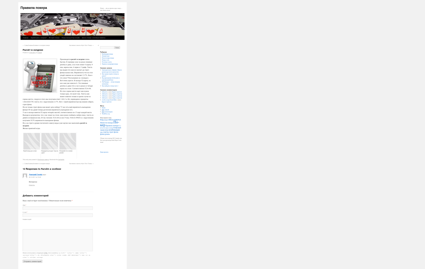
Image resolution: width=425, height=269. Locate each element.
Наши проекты (104, 152)
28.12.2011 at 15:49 (35, 177)
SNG (110, 119)
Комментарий (27, 219)
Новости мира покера (108, 58)
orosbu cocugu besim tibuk (109, 100)
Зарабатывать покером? (39, 38)
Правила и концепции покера (110, 64)
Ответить (32, 185)
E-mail (25, 212)
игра (107, 130)
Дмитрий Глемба (35, 174)
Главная (25, 38)
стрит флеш (113, 132)
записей (105, 110)
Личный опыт (105, 56)
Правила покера (33, 7)
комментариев (107, 112)
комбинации (114, 129)
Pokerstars (104, 119)
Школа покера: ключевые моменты (93, 38)
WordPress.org (106, 114)
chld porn (104, 92)
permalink (61, 159)
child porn (104, 94)
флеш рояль (105, 134)
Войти (103, 108)
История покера (54, 38)
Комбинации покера (107, 54)
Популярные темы (105, 118)
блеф (115, 127)
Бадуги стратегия (117, 92)
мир (101, 132)
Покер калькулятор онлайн (71, 38)
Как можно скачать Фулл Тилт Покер (81, 45)
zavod (40, 52)
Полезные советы (43, 159)
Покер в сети (105, 60)
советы (106, 132)
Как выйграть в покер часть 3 (110, 86)
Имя (24, 205)
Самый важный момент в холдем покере (36, 45)
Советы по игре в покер (110, 127)
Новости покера (106, 122)
